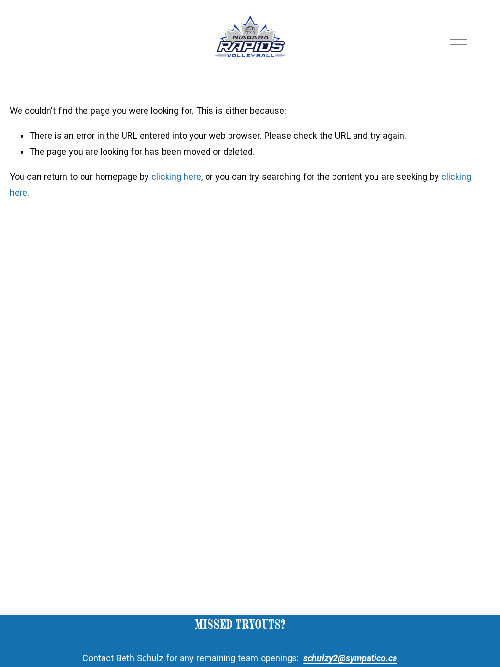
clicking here (176, 176)
